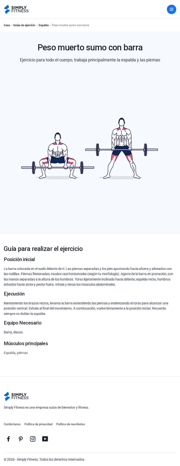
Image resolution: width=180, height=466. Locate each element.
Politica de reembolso (70, 424)
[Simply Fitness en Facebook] (8, 439)
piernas (22, 353)
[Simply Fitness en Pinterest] (20, 439)
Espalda (44, 25)
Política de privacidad (38, 424)
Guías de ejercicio (24, 25)
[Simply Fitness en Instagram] (33, 439)
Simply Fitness (27, 459)
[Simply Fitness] (16, 396)
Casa (7, 25)
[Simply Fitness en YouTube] (45, 439)
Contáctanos (12, 424)
